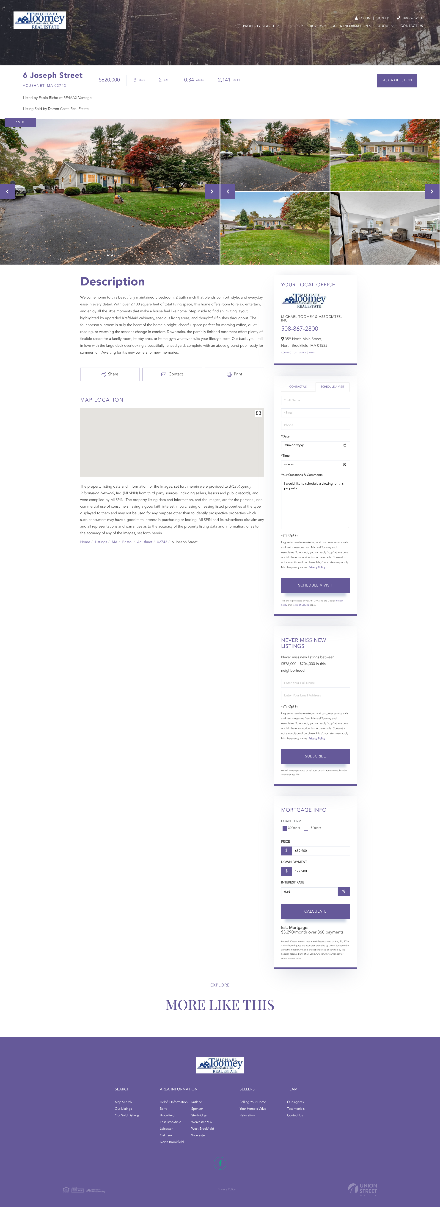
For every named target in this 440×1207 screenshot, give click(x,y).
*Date (285, 436)
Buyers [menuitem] (316, 26)
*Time (285, 456)
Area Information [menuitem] (350, 26)
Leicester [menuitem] (166, 1129)
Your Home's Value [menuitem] (253, 1109)
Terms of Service (300, 605)
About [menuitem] (384, 26)
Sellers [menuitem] (293, 26)
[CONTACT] (397, 80)
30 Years (294, 828)
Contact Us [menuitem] (412, 26)
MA (115, 542)
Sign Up (383, 18)
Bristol (127, 542)
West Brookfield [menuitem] (202, 1129)
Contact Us (289, 353)
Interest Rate (292, 882)
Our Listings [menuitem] (123, 1109)
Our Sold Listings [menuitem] (127, 1115)
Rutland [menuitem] (196, 1102)
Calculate (315, 912)
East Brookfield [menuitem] (171, 1122)
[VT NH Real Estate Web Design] (362, 1189)
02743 (162, 542)
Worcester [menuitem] (198, 1135)
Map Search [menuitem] (123, 1102)
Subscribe (315, 756)
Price (285, 842)
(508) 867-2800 (412, 18)
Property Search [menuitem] (259, 26)
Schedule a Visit (332, 387)
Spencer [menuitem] (197, 1109)
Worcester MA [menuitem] (201, 1122)
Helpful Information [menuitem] (174, 1102)
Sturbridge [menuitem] (198, 1115)
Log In (364, 18)
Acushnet (144, 542)
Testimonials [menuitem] (296, 1109)
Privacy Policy (317, 567)
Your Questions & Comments (301, 475)
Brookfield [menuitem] (167, 1115)
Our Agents (307, 353)
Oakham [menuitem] (166, 1135)
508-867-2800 (299, 329)
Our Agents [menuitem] (295, 1102)
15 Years (315, 828)
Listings (101, 542)
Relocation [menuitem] (247, 1115)
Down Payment (294, 862)
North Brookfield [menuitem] (172, 1142)
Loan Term (291, 821)
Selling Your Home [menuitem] (253, 1102)
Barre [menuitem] (164, 1109)
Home (85, 542)
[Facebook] (220, 1163)
